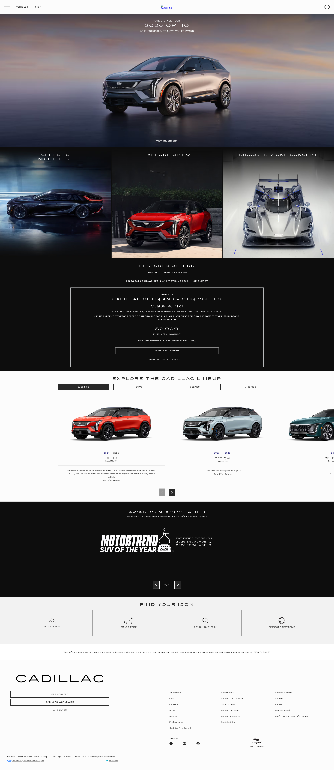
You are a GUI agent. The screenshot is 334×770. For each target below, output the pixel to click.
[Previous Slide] (156, 585)
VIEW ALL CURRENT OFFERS (164, 272)
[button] (182, 306)
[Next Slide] (172, 492)
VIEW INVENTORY (167, 141)
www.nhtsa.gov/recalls (235, 652)
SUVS (139, 387)
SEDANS (195, 387)
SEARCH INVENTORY (167, 351)
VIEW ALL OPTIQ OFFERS (164, 360)
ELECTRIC (83, 387)
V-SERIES (250, 387)
